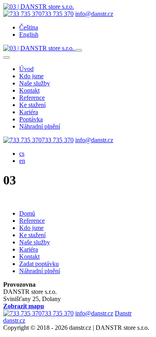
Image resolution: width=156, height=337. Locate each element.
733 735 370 (58, 13)
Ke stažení (32, 104)
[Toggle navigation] (79, 50)
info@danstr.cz (94, 13)
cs (21, 153)
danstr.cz (14, 320)
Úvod (26, 68)
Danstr (123, 313)
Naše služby (34, 83)
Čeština (28, 27)
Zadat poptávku (39, 263)
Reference (32, 97)
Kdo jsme (31, 76)
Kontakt (29, 90)
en (22, 160)
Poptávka (31, 119)
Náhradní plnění (39, 126)
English (28, 34)
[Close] (6, 57)
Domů (27, 213)
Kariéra (28, 112)
